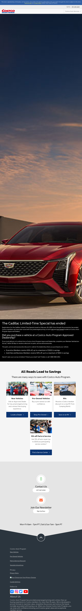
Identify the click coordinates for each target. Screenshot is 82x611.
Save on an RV (64, 415)
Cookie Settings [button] (15, 582)
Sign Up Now (41, 511)
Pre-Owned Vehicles (16, 556)
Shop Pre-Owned (40, 415)
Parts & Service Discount (18, 561)
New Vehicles (14, 552)
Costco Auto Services (72, 11)
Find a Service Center (40, 452)
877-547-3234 (76, 7)
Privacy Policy (37, 3)
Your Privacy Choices (29, 577)
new (52, 329)
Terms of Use (28, 3)
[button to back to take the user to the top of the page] (41, 537)
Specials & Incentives (16, 565)
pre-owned (60, 329)
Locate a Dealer (16, 415)
